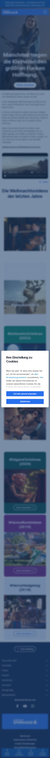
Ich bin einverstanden (25, 393)
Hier (41, 377)
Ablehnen (25, 401)
